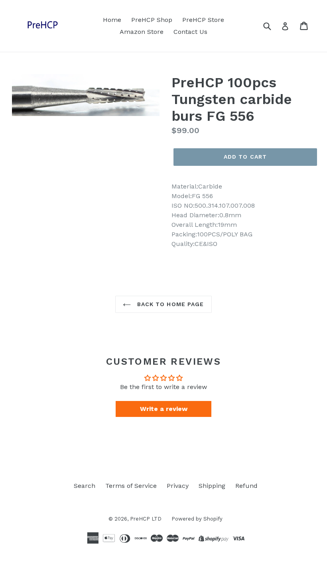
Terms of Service (131, 485)
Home (112, 20)
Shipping (212, 485)
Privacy (178, 485)
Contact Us (190, 31)
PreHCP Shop (151, 20)
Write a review (163, 409)
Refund (246, 485)
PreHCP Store (203, 20)
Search (84, 485)
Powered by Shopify (197, 519)
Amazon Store (142, 31)
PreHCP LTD (146, 519)
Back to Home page (169, 304)
